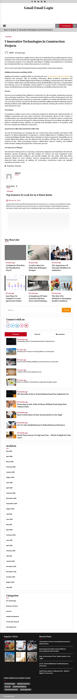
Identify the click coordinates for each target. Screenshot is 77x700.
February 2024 (10, 535)
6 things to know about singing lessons (29, 372)
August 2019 (10, 582)
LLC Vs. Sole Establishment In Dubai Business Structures (41, 425)
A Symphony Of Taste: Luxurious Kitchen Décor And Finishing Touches (38, 298)
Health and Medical (12, 616)
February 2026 (10, 467)
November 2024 (11, 498)
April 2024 (9, 530)
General (8, 36)
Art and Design (11, 601)
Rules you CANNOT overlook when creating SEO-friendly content (37, 382)
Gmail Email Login (38, 8)
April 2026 (9, 456)
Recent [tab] (38, 334)
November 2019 (11, 572)
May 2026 (9, 451)
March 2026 (9, 462)
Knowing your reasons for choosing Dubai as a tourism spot (35, 351)
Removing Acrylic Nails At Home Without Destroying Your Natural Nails (42, 405)
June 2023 (9, 540)
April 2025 (9, 488)
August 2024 (10, 509)
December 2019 (11, 566)
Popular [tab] (16, 334)
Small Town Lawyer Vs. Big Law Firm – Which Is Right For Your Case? (44, 436)
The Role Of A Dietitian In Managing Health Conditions (61, 298)
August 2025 (10, 477)
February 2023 (10, 551)
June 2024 (9, 519)
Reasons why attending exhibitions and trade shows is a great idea (37, 361)
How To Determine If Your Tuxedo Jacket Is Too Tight (39, 415)
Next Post (10, 186)
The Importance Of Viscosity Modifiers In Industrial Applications (61, 267)
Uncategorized (11, 627)
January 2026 (10, 472)
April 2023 (9, 545)
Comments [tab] (61, 334)
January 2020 (10, 561)
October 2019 (10, 577)
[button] (57, 26)
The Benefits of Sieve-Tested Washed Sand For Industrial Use (36, 341)
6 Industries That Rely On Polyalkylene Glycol (15, 267)
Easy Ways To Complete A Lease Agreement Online (14, 298)
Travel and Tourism (12, 622)
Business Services (12, 606)
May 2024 (9, 524)
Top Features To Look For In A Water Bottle (29, 195)
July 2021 (9, 556)
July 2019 (9, 587)
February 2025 (10, 493)
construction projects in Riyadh (58, 76)
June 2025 (9, 482)
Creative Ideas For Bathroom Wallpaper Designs (38, 267)
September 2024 (11, 503)
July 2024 (9, 514)
